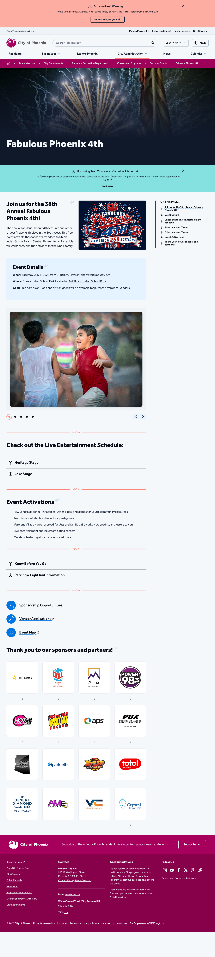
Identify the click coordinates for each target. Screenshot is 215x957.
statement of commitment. (114, 923)
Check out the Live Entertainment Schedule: (183, 221)
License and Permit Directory (21, 899)
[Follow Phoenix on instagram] (164, 870)
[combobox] (105, 43)
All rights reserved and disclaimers (51, 923)
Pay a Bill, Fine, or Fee (17, 868)
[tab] (9, 417)
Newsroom (12, 886)
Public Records (14, 880)
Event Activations (174, 237)
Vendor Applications (35, 619)
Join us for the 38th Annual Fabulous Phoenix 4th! (184, 209)
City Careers (13, 874)
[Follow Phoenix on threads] (193, 870)
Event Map (27, 632)
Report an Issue (14, 862)
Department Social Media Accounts (179, 878)
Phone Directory (83, 881)
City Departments (15, 905)
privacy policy (89, 923)
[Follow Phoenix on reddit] (200, 870)
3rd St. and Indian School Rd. (86, 281)
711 (66, 913)
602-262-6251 (65, 906)
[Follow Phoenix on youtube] (171, 870)
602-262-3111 (72, 895)
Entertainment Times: (177, 227)
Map (82, 876)
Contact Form (65, 881)
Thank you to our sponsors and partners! (181, 243)
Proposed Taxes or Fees (19, 893)
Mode (203, 43)
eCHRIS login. (154, 923)
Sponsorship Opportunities (41, 605)
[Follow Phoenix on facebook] (179, 870)
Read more (107, 186)
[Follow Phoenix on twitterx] (186, 870)
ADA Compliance (119, 897)
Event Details (172, 215)
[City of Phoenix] (26, 43)
